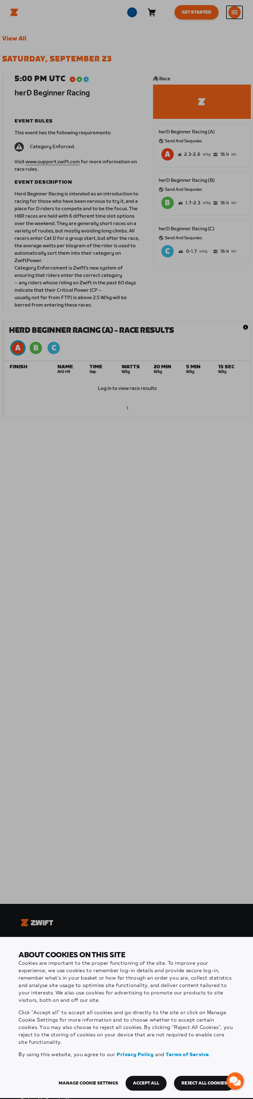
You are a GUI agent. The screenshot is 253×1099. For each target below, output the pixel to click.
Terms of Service (187, 1055)
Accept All (146, 1083)
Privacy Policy (135, 1055)
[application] (235, 1081)
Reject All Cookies (204, 1083)
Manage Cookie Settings (88, 1083)
